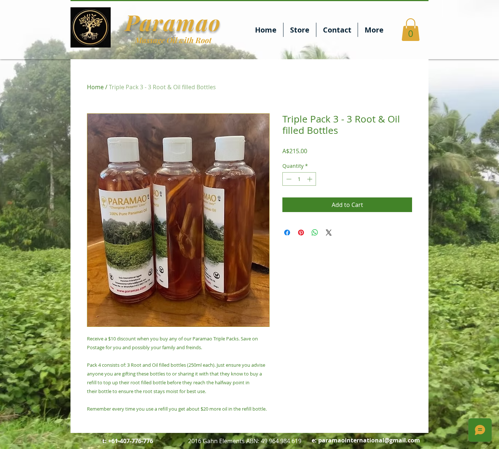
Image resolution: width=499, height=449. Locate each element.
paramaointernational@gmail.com (369, 440)
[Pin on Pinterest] (301, 232)
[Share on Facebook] (287, 232)
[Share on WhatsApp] (315, 232)
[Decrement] (288, 179)
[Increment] (310, 179)
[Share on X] (328, 232)
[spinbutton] (299, 179)
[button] (410, 29)
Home (95, 87)
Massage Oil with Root (173, 40)
